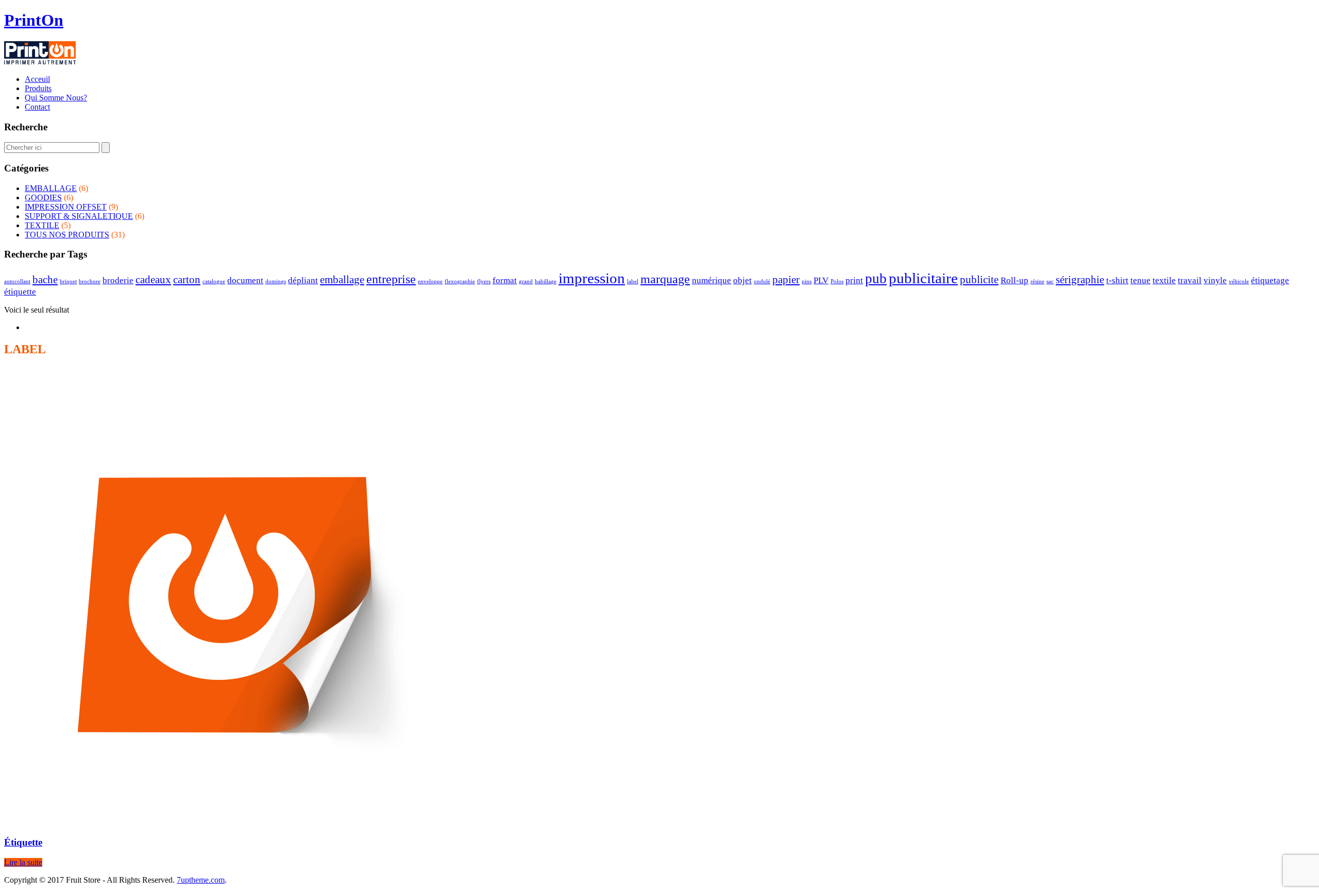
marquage (665, 279)
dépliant (303, 280)
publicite (979, 279)
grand (526, 281)
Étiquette (23, 842)
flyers (484, 281)
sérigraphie (1080, 279)
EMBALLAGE (51, 188)
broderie (118, 280)
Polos (837, 281)
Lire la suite (23, 862)
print (854, 280)
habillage (545, 281)
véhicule (1239, 281)
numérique (711, 280)
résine (1037, 281)
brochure (89, 281)
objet (742, 280)
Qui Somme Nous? (56, 97)
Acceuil (37, 79)
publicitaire (923, 278)
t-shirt (1117, 280)
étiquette (20, 292)
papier (786, 279)
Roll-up (1014, 280)
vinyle (1215, 280)
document (245, 280)
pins (806, 281)
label (632, 281)
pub (876, 278)
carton (186, 279)
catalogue (213, 281)
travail (1190, 280)
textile (1164, 280)
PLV (821, 280)
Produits (38, 88)
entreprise (391, 279)
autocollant (17, 281)
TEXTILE (42, 225)
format (505, 280)
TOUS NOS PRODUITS (67, 234)
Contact (37, 106)
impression (592, 278)
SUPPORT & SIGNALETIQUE (79, 216)
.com (201, 879)
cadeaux (153, 279)
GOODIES (43, 197)
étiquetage (1270, 280)
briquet (68, 281)
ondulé (762, 281)
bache (45, 279)
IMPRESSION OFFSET (66, 206)
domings (275, 281)
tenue (1140, 280)
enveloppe (430, 281)
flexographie (460, 281)
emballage (342, 279)
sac (1050, 281)
